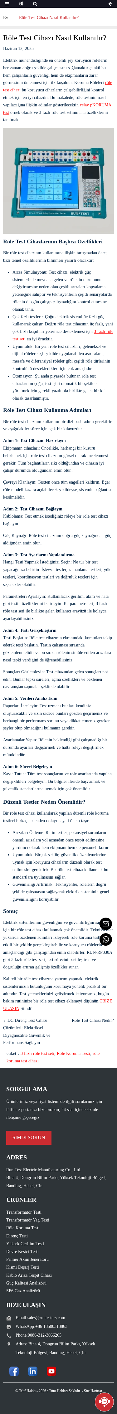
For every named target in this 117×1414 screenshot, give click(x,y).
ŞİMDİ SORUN (28, 1137)
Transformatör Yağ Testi (27, 1220)
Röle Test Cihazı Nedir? (93, 1020)
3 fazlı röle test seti (37, 1053)
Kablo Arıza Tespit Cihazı (29, 1275)
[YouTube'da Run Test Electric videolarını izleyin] (51, 1371)
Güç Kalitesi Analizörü (26, 1283)
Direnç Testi (17, 1236)
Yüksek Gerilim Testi (25, 1243)
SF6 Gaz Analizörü (23, 1291)
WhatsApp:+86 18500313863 (41, 1326)
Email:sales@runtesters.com (40, 1317)
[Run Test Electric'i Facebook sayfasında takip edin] (14, 1371)
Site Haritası (93, 1391)
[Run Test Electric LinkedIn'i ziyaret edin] (33, 1371)
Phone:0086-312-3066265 (38, 1335)
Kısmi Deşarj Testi (22, 1267)
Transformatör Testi (23, 1212)
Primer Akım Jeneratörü (27, 1259)
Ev (5, 17)
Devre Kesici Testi (22, 1251)
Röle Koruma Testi (73, 1053)
